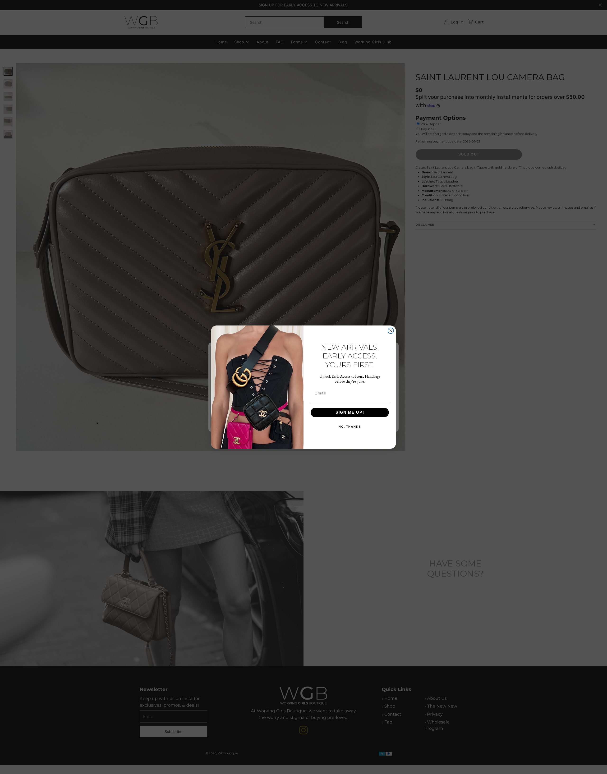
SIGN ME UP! (350, 412)
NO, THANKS (350, 426)
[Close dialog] (391, 331)
